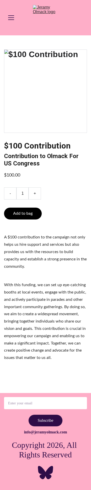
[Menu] (11, 17)
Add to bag (23, 213)
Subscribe (45, 420)
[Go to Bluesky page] (45, 472)
